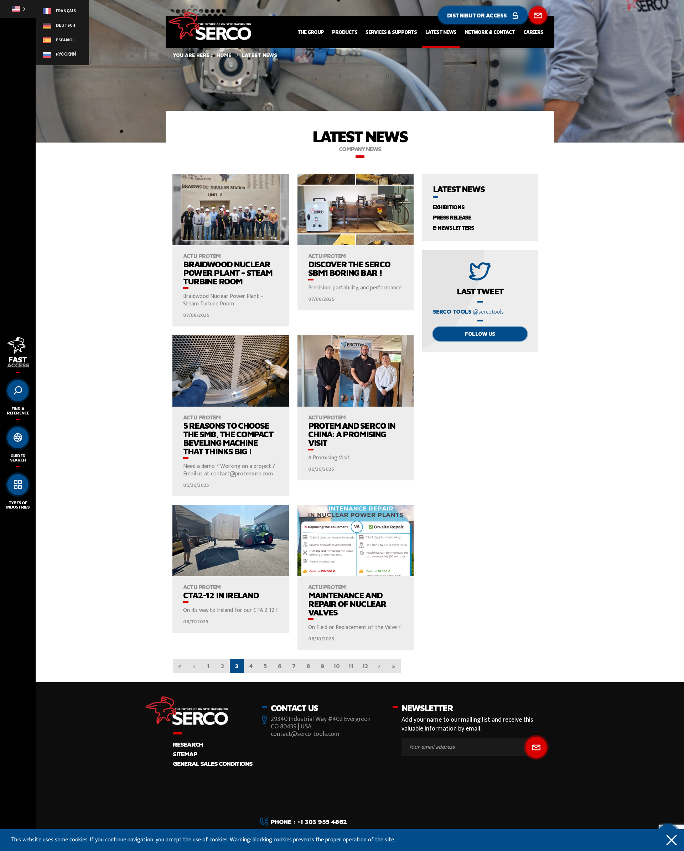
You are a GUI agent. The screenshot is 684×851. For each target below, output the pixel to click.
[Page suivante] (379, 666)
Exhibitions (449, 207)
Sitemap (185, 754)
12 (365, 666)
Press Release (452, 217)
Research (188, 744)
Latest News (440, 32)
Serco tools (468, 312)
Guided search (18, 458)
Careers (533, 32)
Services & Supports (391, 32)
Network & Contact (490, 32)
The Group (310, 32)
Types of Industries (17, 505)
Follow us (480, 334)
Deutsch (65, 25)
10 (336, 666)
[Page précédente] (194, 666)
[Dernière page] (394, 666)
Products (344, 32)
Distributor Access (477, 15)
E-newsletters (453, 228)
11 (350, 666)
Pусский (65, 54)
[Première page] (180, 666)
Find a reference (17, 411)
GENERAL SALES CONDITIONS (212, 763)
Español (64, 39)
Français (65, 10)
